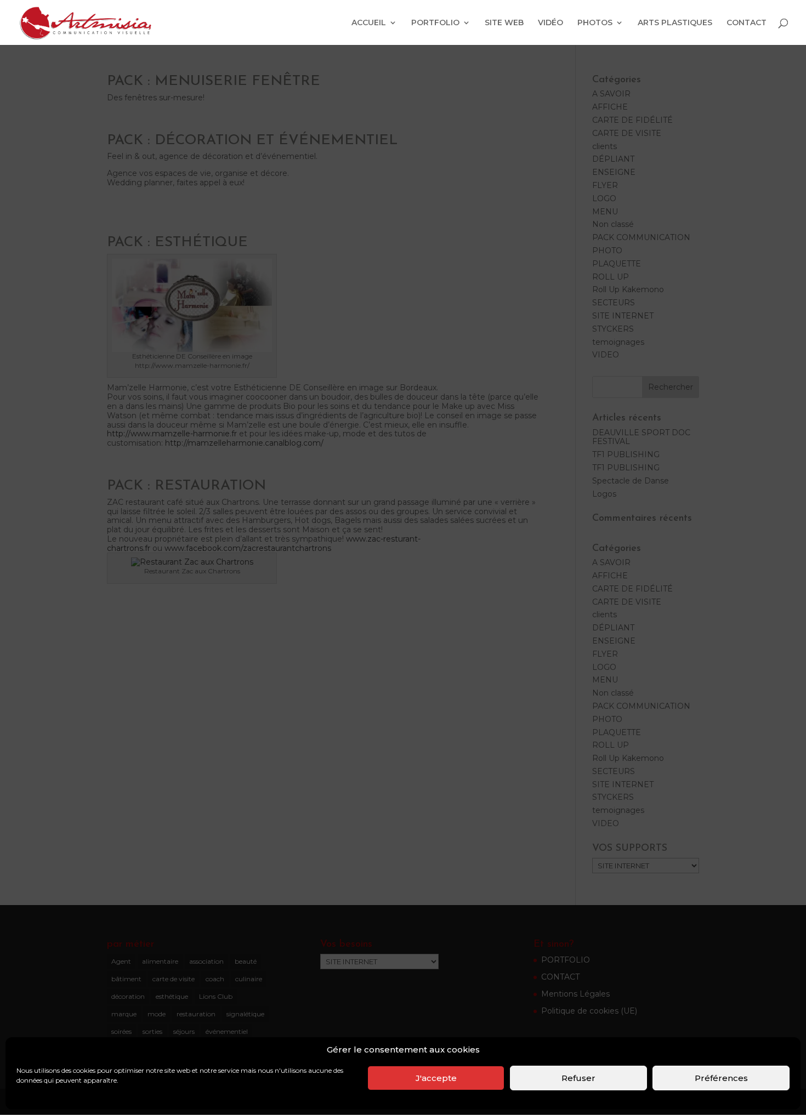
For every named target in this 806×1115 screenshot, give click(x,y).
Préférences (721, 1078)
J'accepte (436, 1078)
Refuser (578, 1078)
